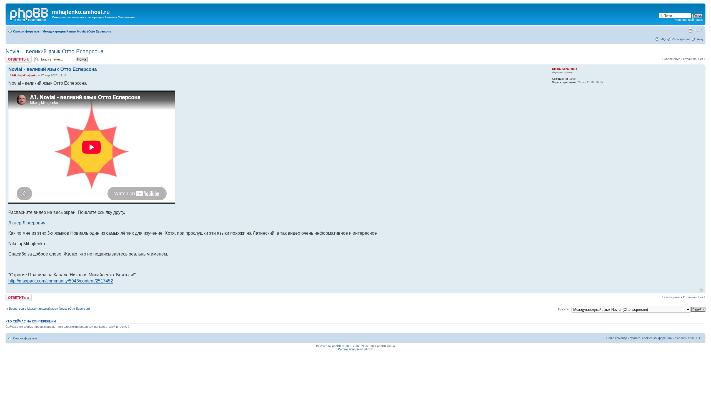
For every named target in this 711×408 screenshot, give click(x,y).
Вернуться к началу (701, 290)
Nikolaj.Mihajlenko (24, 75)
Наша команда (616, 338)
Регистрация (681, 39)
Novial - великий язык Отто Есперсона (55, 51)
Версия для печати (690, 30)
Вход (699, 39)
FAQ (663, 39)
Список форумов (26, 31)
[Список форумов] (29, 13)
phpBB (336, 345)
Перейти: (563, 309)
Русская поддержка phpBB (355, 349)
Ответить (12, 57)
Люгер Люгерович (26, 223)
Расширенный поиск (688, 19)
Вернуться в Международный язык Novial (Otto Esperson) (49, 308)
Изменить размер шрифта (699, 30)
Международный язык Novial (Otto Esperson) (76, 31)
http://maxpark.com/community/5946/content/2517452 (60, 281)
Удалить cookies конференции (651, 338)
